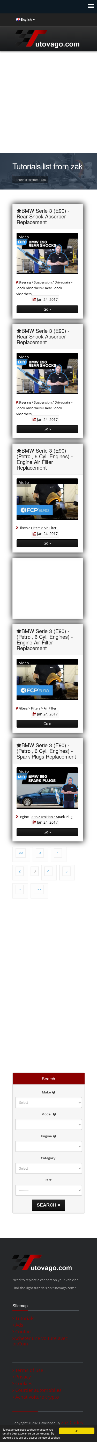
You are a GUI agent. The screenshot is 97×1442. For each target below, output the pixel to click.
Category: (48, 1158)
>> (39, 889)
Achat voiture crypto (36, 1397)
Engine (47, 1136)
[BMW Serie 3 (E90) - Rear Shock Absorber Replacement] (47, 256)
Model (46, 1114)
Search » (48, 1205)
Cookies (23, 1383)
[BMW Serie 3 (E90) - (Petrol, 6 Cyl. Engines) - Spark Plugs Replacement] (47, 790)
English (26, 19)
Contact (23, 1331)
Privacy (22, 1377)
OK (77, 1431)
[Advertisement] (48, 101)
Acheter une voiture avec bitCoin (40, 1341)
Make (46, 1092)
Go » (47, 309)
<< (21, 852)
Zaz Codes (72, 1422)
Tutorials (24, 1318)
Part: (48, 1180)
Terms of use (28, 1370)
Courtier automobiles (38, 1390)
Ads (18, 1325)
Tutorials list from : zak (30, 179)
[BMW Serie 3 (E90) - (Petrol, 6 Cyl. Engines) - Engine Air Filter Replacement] (47, 501)
